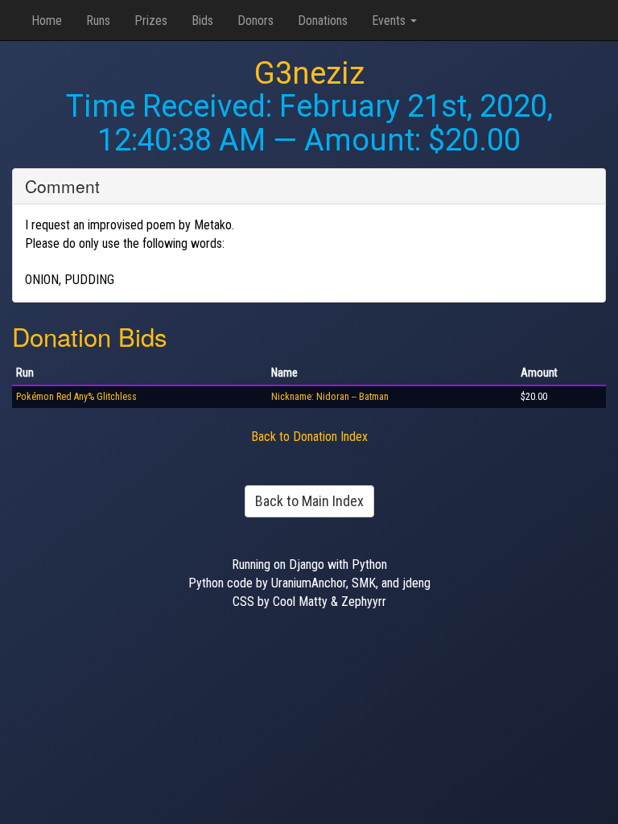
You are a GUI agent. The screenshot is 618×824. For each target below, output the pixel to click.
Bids (202, 20)
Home (46, 20)
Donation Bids (89, 336)
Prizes (150, 20)
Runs (98, 20)
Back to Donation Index (309, 436)
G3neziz (309, 73)
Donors (255, 20)
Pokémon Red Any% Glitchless (76, 396)
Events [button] (390, 20)
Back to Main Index (309, 500)
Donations (323, 20)
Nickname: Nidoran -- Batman (330, 396)
